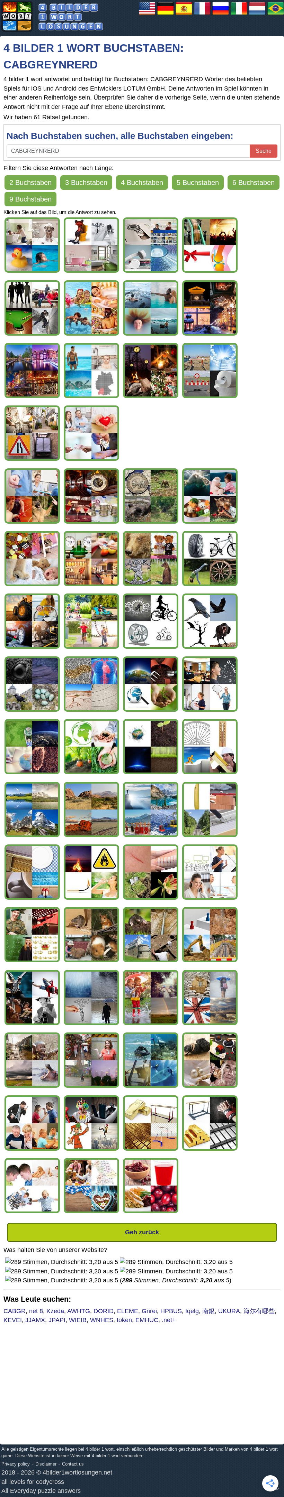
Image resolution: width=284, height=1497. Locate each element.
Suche (264, 151)
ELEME (127, 1311)
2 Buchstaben (30, 182)
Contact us (73, 1464)
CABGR (14, 1311)
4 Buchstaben (142, 182)
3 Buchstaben (86, 182)
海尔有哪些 (259, 1311)
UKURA (229, 1311)
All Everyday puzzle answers (41, 1490)
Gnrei (149, 1311)
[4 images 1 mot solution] (202, 14)
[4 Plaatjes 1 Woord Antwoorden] (257, 14)
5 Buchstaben (198, 182)
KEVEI (12, 1320)
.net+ (169, 1320)
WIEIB (78, 1320)
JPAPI (56, 1320)
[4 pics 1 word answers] (147, 14)
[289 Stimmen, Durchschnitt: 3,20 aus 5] (61, 1261)
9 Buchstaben (30, 199)
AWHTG (78, 1311)
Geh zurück (142, 1232)
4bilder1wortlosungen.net (77, 1472)
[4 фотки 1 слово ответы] (220, 14)
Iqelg (192, 1311)
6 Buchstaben (253, 182)
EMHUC (146, 1320)
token (124, 1320)
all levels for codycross (32, 1481)
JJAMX (35, 1320)
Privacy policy (15, 1464)
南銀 (208, 1311)
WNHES (101, 1320)
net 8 (36, 1311)
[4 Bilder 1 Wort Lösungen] (165, 14)
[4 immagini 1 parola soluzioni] (239, 14)
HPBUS (171, 1311)
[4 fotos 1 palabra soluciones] (184, 14)
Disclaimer (45, 1464)
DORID (104, 1311)
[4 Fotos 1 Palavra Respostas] (275, 14)
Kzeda (55, 1311)
